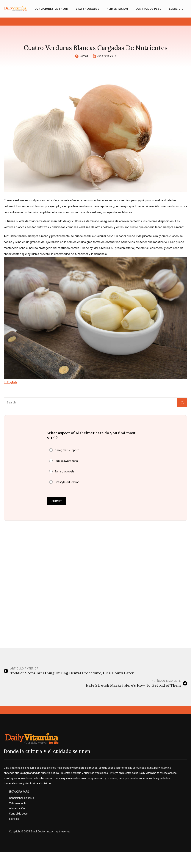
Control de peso (148, 8)
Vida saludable (87, 8)
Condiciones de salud (51, 8)
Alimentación (117, 8)
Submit (56, 501)
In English (10, 382)
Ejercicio (176, 8)
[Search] (182, 402)
